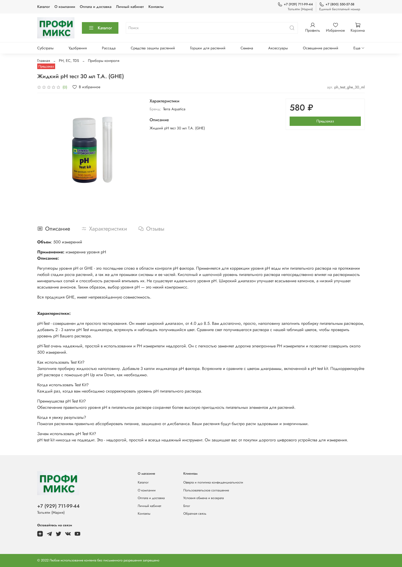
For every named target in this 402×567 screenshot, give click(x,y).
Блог (186, 505)
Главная (43, 60)
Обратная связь (194, 513)
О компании (64, 6)
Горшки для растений (207, 48)
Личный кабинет (130, 6)
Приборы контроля (103, 60)
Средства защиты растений (153, 48)
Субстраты (45, 48)
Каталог (43, 6)
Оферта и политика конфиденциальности (213, 482)
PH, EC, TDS (69, 60)
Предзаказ (325, 121)
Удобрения (78, 48)
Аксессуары (278, 48)
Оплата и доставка (95, 6)
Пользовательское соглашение (206, 490)
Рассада (109, 48)
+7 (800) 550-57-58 (339, 4)
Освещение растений (320, 48)
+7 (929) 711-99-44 (298, 4)
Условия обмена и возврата (203, 498)
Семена (247, 48)
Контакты (156, 6)
